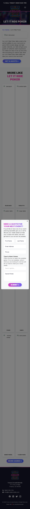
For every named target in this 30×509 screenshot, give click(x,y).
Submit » (15, 285)
